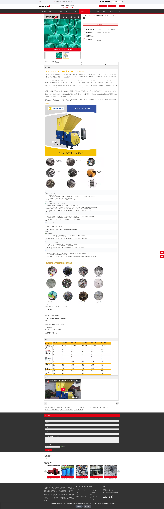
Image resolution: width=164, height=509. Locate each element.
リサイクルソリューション (95, 499)
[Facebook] (100, 1)
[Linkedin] (103, 1)
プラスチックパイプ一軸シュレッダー (81, 407)
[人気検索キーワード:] (123, 2)
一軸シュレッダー (93, 490)
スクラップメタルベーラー (95, 496)
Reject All (87, 506)
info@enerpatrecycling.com (113, 492)
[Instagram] (107, 1)
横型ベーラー (92, 492)
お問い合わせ (100, 24)
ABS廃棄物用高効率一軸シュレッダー (82, 478)
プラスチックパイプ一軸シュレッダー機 (99, 407)
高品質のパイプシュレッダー (53, 478)
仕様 (81, 62)
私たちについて (80, 489)
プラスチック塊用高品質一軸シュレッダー (110, 478)
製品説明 (57, 62)
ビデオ (105, 62)
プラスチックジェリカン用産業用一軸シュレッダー (67, 478)
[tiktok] (109, 1)
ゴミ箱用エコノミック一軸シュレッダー (96, 478)
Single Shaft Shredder (49, 407)
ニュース (78, 494)
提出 (49, 450)
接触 (122, 5)
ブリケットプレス (93, 497)
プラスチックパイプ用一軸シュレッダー (63, 407)
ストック (103, 5)
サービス (112, 5)
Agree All (79, 506)
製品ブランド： (48, 61)
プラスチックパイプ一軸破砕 (66, 409)
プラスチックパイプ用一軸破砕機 (51, 409)
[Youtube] (105, 1)
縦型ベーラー (92, 494)
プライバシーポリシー (81, 496)
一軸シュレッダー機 (79, 409)
